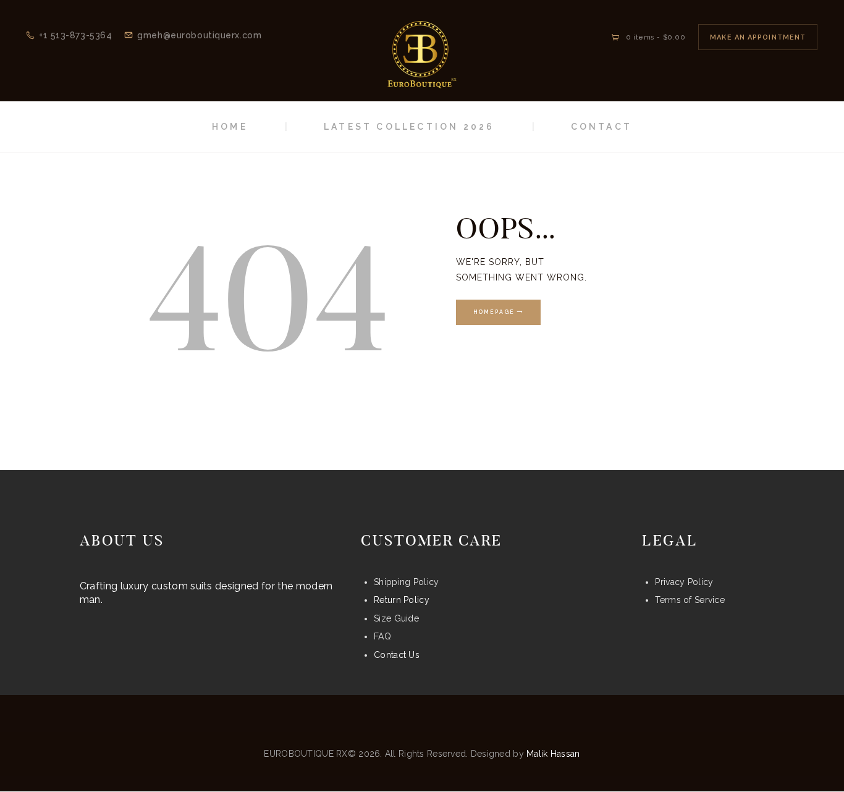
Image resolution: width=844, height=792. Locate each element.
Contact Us (397, 655)
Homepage (494, 313)
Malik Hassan (553, 754)
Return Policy (401, 600)
